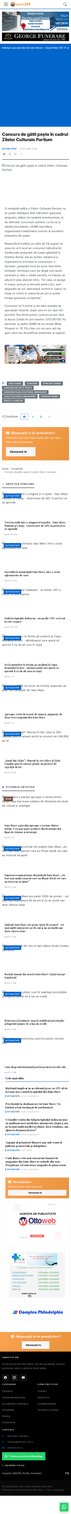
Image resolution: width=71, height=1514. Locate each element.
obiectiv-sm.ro (15, 1447)
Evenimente (8, 1422)
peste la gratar (13, 400)
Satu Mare (15, 383)
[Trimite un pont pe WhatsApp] (64, 1507)
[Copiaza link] (21, 154)
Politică (6, 1416)
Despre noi (43, 1397)
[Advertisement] (35, 87)
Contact (41, 1391)
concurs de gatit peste (18, 388)
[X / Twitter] (10, 154)
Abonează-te (18, 451)
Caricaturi (7, 1391)
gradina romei (49, 396)
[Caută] (65, 4)
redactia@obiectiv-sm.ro (20, 1442)
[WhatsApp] (15, 154)
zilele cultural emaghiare (20, 396)
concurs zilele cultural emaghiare (25, 392)
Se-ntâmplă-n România (15, 1403)
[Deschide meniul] (6, 4)
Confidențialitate (46, 1403)
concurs (32, 383)
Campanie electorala (13, 1397)
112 (67, 1473)
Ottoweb (59, 1490)
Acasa (5, 468)
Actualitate (9, 148)
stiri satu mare (52, 383)
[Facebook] (4, 154)
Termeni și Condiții (47, 1409)
